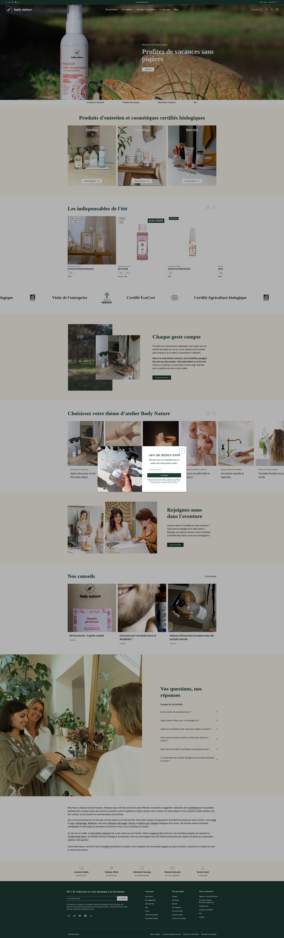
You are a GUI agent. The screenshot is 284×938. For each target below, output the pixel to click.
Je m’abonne (168, 475)
